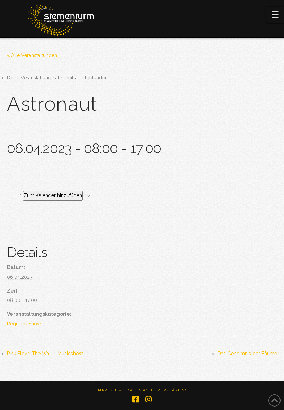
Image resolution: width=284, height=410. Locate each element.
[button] (275, 15)
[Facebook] (135, 399)
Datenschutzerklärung (157, 390)
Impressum (109, 390)
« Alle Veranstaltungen (32, 55)
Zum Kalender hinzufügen (53, 195)
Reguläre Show (24, 323)
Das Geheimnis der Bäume (247, 353)
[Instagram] (148, 399)
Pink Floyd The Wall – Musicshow (45, 353)
